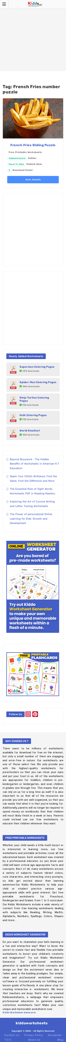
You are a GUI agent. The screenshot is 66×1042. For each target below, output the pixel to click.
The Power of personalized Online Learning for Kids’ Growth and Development (31, 519)
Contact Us (11, 1035)
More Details (33, 179)
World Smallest (30, 430)
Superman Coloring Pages (37, 366)
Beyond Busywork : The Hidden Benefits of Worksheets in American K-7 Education (34, 464)
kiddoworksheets (17, 158)
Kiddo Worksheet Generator (19, 1012)
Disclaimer (55, 1035)
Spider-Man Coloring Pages (38, 382)
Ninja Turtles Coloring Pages (34, 399)
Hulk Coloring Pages (33, 415)
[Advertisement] (33, 35)
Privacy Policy (33, 1035)
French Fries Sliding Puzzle (33, 145)
